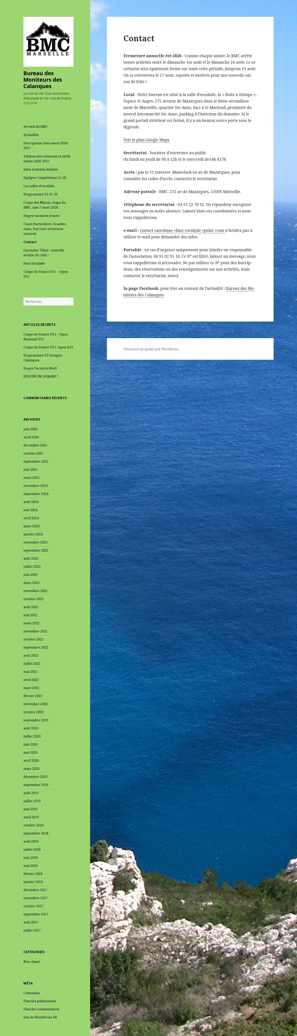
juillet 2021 (32, 663)
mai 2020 (30, 752)
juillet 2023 (32, 566)
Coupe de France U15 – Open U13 (45, 274)
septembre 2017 (35, 914)
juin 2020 (30, 744)
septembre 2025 (35, 461)
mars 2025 (31, 477)
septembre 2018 (35, 833)
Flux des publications (39, 1001)
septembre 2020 (35, 720)
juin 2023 (30, 574)
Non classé (31, 961)
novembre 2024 (35, 485)
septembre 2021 (35, 647)
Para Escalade (34, 263)
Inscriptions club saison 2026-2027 (46, 145)
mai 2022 (30, 615)
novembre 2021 (35, 631)
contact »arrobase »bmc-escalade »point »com (182, 230)
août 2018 (30, 841)
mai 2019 (30, 809)
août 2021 (30, 655)
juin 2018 (30, 857)
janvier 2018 (33, 882)
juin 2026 (30, 429)
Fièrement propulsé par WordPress (150, 349)
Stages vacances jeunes (41, 215)
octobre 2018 (33, 825)
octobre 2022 (33, 599)
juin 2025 (30, 469)
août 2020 (30, 728)
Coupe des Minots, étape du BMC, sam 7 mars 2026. (44, 205)
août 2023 (30, 558)
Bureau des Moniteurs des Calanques (42, 79)
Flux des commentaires (41, 1009)
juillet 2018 (32, 849)
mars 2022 (31, 623)
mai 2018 (30, 865)
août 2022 (30, 607)
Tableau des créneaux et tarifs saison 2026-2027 (46, 158)
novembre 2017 (35, 898)
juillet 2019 (32, 801)
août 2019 (30, 793)
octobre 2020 (33, 712)
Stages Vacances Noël (40, 368)
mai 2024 (30, 510)
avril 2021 (31, 679)
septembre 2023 (35, 550)
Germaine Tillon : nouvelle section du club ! (43, 252)
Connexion (31, 993)
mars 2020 (31, 768)
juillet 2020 (32, 736)
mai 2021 (30, 671)
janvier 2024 (33, 534)
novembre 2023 (35, 542)
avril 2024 (31, 518)
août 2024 (30, 502)
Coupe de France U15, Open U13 (48, 347)
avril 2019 (31, 817)
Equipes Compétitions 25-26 (44, 177)
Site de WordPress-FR (40, 1017)
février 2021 (32, 696)
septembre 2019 (35, 785)
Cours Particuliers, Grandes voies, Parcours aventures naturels (44, 229)
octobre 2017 (33, 906)
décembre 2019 (35, 776)
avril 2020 (31, 760)
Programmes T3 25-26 (40, 194)
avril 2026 (31, 437)
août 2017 (30, 922)
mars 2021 (31, 688)
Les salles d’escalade (39, 186)
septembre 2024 (35, 494)
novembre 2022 (35, 591)
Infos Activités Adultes (40, 169)
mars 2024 (31, 526)
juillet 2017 (32, 930)
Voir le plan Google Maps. (146, 139)
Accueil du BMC (35, 126)
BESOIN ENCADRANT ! (41, 376)
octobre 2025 (33, 453)
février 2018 (32, 873)
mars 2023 (31, 582)
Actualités (31, 135)
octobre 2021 (33, 639)
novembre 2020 (35, 704)
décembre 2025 (35, 445)
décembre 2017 (35, 890)
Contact (30, 242)
